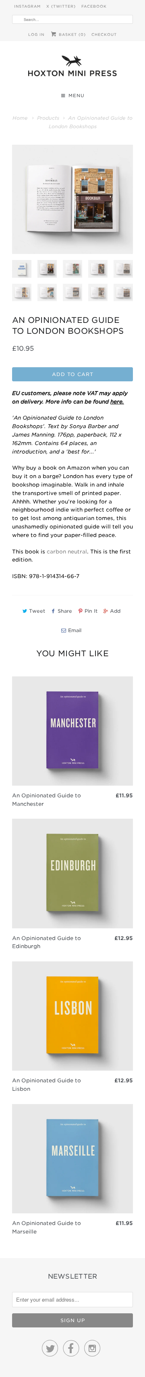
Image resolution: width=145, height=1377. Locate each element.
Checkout (104, 34)
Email (74, 630)
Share (65, 611)
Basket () (71, 34)
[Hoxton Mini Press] (72, 68)
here (116, 402)
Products (48, 118)
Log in (36, 34)
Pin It (91, 611)
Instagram (27, 6)
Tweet (37, 611)
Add (115, 611)
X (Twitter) (61, 6)
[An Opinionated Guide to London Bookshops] (72, 199)
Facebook (94, 6)
